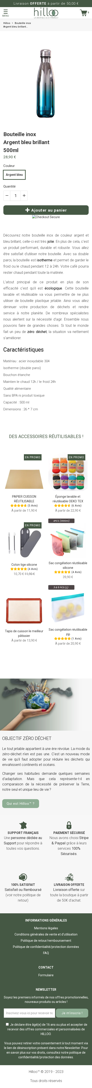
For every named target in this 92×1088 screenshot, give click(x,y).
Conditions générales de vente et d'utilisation (46, 934)
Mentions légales (46, 928)
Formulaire (46, 975)
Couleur (9, 166)
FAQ (46, 953)
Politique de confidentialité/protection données (46, 947)
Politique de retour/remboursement (46, 940)
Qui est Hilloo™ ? (21, 804)
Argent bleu (14, 174)
